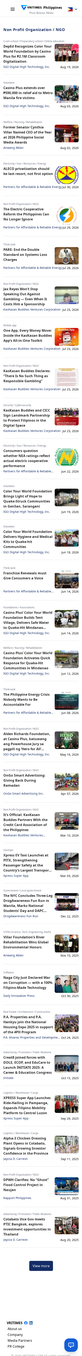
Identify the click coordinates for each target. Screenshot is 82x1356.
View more (41, 1266)
